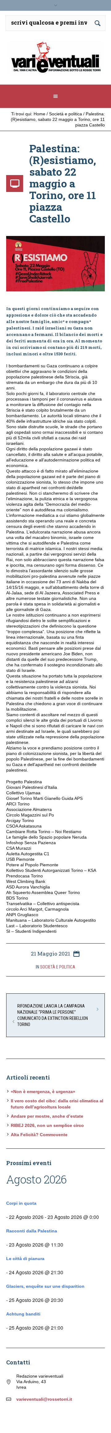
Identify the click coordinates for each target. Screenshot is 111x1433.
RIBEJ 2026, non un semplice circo (47, 1125)
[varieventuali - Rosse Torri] (55, 60)
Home (39, 113)
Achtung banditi (23, 1313)
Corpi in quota (21, 1203)
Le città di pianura (25, 1258)
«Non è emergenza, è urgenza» (43, 1091)
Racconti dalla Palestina (31, 1230)
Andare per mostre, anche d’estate (47, 1116)
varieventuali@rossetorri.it (44, 1399)
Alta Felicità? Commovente (39, 1134)
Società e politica (65, 113)
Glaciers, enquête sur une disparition (45, 1286)
